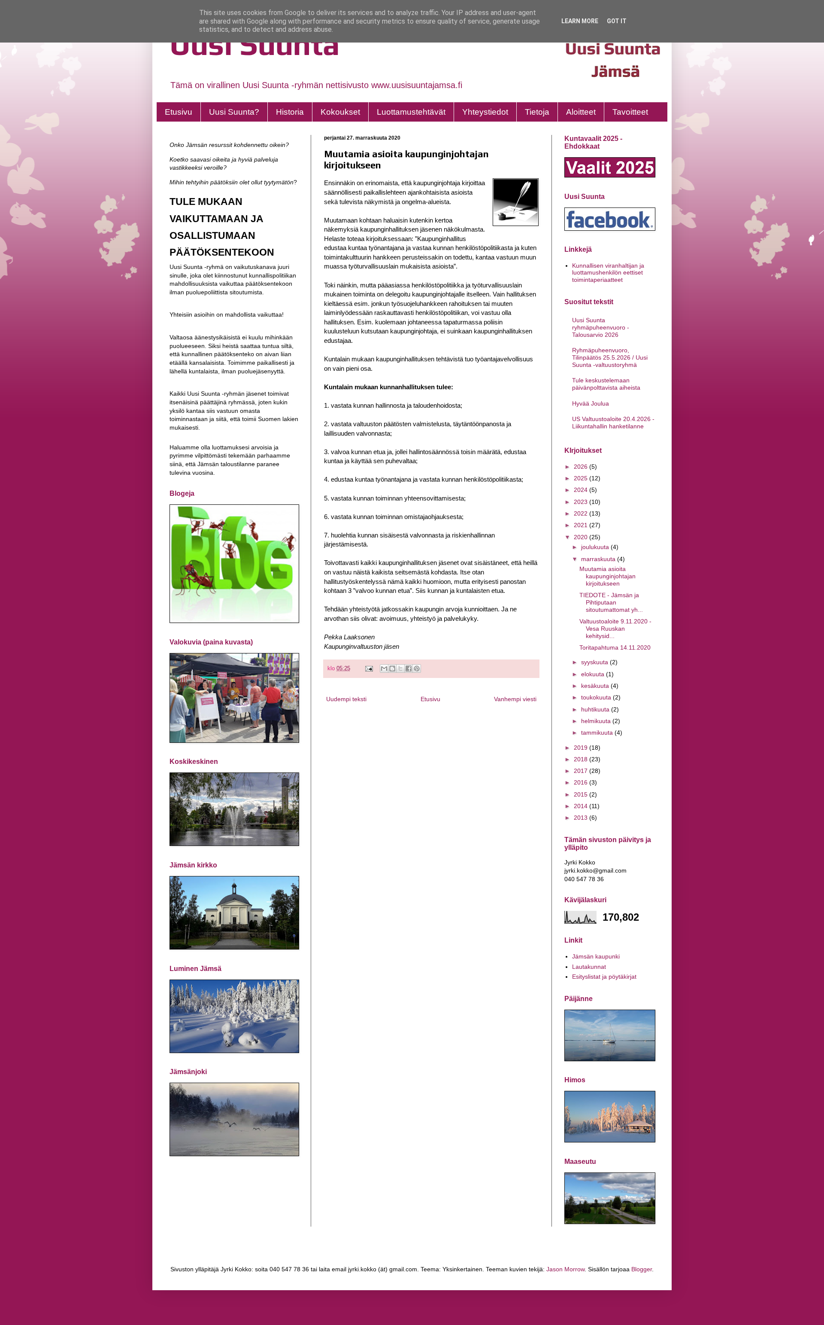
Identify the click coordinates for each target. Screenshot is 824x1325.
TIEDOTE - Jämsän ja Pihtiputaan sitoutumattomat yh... (611, 602)
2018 (581, 759)
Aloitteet (581, 111)
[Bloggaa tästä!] (392, 668)
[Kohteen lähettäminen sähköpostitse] (384, 668)
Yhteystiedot (485, 111)
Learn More (579, 21)
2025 (581, 478)
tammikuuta (598, 732)
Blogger (641, 1269)
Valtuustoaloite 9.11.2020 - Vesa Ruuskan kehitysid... (615, 628)
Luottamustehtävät (411, 111)
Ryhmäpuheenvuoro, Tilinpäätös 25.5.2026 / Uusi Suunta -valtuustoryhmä (610, 357)
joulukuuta (596, 546)
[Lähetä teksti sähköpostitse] (369, 669)
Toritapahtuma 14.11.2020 (615, 647)
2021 (581, 525)
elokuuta (593, 674)
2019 (581, 747)
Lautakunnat (589, 966)
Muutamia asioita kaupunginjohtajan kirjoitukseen (607, 576)
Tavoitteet (630, 111)
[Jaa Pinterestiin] (416, 668)
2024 (581, 489)
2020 (581, 537)
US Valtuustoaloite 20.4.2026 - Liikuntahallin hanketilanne (613, 422)
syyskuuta (595, 662)
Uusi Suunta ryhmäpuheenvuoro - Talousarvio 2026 (600, 327)
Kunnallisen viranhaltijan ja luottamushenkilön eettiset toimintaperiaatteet (608, 273)
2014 (581, 806)
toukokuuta (597, 697)
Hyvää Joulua (590, 403)
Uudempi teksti (346, 699)
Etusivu (178, 111)
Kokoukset (340, 111)
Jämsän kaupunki (596, 956)
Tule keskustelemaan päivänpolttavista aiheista (606, 384)
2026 (581, 466)
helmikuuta (596, 720)
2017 (581, 770)
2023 (581, 501)
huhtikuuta (596, 709)
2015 (581, 794)
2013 (581, 817)
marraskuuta (599, 559)
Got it (617, 21)
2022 (581, 513)
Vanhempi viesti (515, 699)
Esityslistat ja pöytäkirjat (604, 976)
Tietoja (537, 111)
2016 (581, 782)
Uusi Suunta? (234, 111)
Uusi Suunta (255, 44)
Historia (290, 111)
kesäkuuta (596, 685)
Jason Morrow (565, 1269)
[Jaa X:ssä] (400, 668)
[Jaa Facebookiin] (408, 668)
